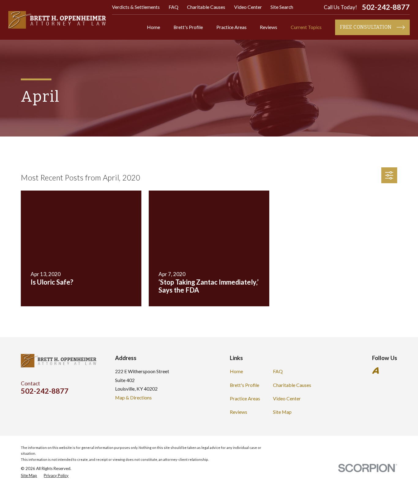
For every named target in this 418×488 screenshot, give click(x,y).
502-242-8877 (386, 7)
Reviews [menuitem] (268, 27)
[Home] (57, 19)
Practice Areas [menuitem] (231, 27)
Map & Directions (133, 397)
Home (236, 371)
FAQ (173, 7)
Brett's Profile (244, 385)
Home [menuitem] (153, 27)
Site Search (282, 7)
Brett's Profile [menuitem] (188, 27)
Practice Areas (245, 398)
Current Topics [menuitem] (306, 27)
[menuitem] (29, 475)
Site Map (282, 412)
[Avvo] (375, 370)
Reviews (238, 412)
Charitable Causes (206, 7)
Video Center (248, 7)
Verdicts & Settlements (136, 7)
